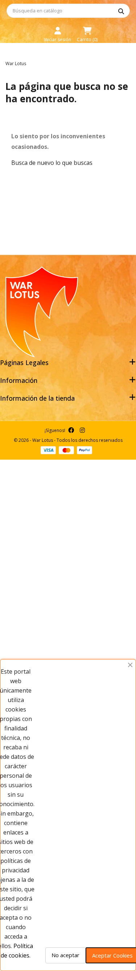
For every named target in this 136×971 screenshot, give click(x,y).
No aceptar (65, 955)
